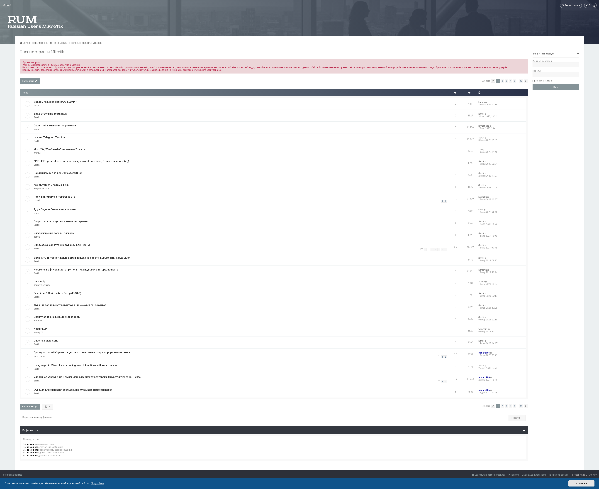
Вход (535, 53)
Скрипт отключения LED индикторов (57, 316)
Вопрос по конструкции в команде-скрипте (61, 221)
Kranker (37, 153)
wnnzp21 (38, 332)
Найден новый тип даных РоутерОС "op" (58, 172)
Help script (40, 281)
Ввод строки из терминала (50, 113)
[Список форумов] (36, 22)
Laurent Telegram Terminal (49, 137)
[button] (493, 81)
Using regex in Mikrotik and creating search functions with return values (75, 365)
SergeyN (482, 270)
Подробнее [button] (97, 483)
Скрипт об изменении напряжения (55, 125)
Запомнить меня (544, 80)
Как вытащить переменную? (51, 184)
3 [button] (506, 81)
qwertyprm (39, 356)
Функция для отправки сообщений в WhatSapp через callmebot (73, 389)
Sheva (481, 281)
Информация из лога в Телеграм (54, 233)
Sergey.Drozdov (41, 188)
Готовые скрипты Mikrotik (42, 52)
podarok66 (484, 352)
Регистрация (547, 53)
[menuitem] (7, 5)
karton (37, 105)
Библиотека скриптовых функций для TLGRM (62, 244)
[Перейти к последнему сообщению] (486, 102)
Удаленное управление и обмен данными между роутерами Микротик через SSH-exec (87, 376)
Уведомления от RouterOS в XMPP (55, 101)
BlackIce (38, 320)
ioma (36, 129)
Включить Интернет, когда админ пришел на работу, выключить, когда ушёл (82, 257)
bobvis (37, 237)
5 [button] (514, 81)
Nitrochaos (483, 126)
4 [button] (510, 81)
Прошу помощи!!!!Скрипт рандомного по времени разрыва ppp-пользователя (82, 352)
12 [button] (521, 81)
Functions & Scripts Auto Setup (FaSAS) (57, 293)
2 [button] (502, 81)
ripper (36, 213)
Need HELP (40, 328)
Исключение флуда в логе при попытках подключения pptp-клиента (76, 269)
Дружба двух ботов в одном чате (54, 209)
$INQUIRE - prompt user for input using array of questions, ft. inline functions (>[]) (81, 161)
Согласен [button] (581, 483)
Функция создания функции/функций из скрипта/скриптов (70, 305)
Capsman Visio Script (46, 340)
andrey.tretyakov (42, 285)
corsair (37, 200)
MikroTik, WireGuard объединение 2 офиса (59, 149)
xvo (480, 149)
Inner (480, 209)
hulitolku (482, 197)
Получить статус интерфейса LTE (54, 196)
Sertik (36, 117)
